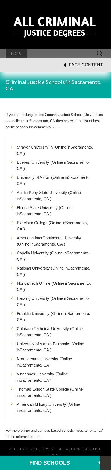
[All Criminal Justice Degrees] (55, 24)
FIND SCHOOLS (49, 463)
